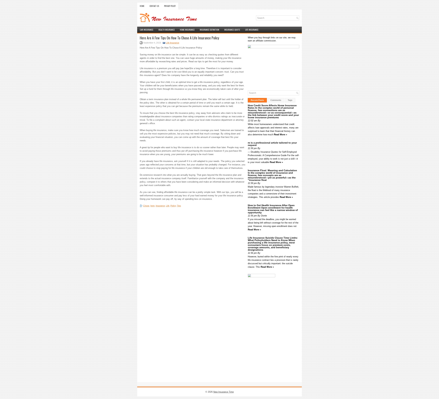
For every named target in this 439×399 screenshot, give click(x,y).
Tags (290, 100)
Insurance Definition (209, 29)
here (152, 206)
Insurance (160, 206)
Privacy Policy (170, 6)
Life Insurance (251, 29)
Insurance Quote (232, 29)
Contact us (154, 6)
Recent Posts (257, 100)
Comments (275, 100)
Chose (146, 206)
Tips (179, 206)
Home (142, 6)
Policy (173, 206)
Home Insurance (187, 29)
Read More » (280, 134)
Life (167, 206)
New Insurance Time (223, 392)
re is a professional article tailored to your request (272, 143)
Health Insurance (166, 29)
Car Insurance (146, 29)
